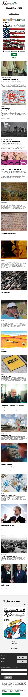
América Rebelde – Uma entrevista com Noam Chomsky (12, 405)
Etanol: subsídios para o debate (10, 141)
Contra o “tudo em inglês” (6, 376)
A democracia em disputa (6, 435)
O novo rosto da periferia (6, 322)
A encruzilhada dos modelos (9, 79)
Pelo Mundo (3, 658)
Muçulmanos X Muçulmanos (6, 464)
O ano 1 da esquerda (5, 585)
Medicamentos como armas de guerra (8, 495)
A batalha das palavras (5, 292)
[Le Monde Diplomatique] (9, 3)
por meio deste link (15, 691)
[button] (24, 604)
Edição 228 (14, 641)
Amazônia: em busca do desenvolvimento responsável (11, 204)
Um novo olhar (4, 351)
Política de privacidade (5, 660)
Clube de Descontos (5, 657)
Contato (2, 661)
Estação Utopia (5, 108)
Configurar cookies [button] (15, 694)
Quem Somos (4, 655)
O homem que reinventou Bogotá (7, 525)
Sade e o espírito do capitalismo (11, 169)
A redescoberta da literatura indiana (8, 233)
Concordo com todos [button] (6, 694)
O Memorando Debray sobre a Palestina (9, 556)
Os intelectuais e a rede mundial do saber (9, 262)
